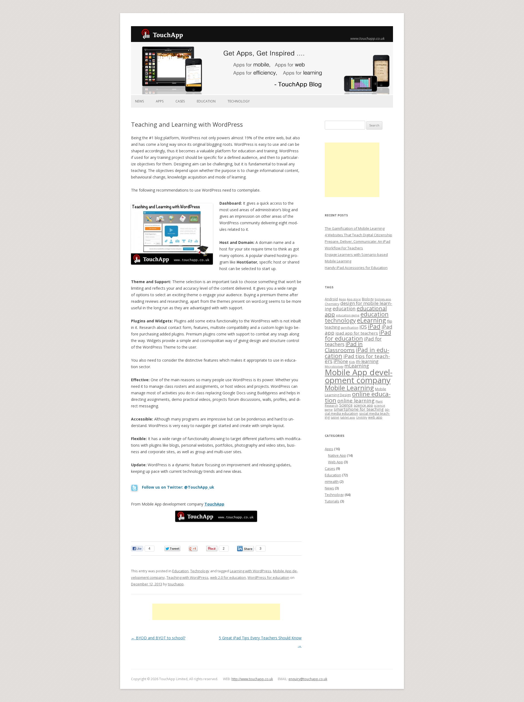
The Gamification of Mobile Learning (355, 228)
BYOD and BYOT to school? (158, 637)
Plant (379, 401)
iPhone (341, 361)
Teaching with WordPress (187, 577)
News (139, 101)
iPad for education (358, 335)
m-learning (367, 361)
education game (347, 315)
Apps (159, 101)
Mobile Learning (349, 387)
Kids (352, 362)
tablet (335, 417)
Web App (335, 461)
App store (354, 299)
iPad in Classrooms (344, 347)
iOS (363, 326)
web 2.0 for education (228, 577)
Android (331, 299)
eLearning (371, 320)
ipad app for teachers (356, 333)
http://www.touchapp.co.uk (252, 679)
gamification (349, 327)
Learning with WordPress (250, 570)
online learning (355, 400)
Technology (239, 101)
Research (331, 405)
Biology (368, 299)
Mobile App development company (358, 376)
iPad (374, 326)
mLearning (356, 365)
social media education (357, 411)
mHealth (332, 481)
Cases (180, 101)
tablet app (347, 417)
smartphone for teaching (359, 409)
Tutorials (332, 501)
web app (375, 417)
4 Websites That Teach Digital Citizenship (358, 234)
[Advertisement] (216, 612)
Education (206, 101)
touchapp (176, 584)
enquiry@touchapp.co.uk (307, 679)
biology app (383, 299)
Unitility (361, 417)
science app (363, 405)
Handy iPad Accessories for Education (356, 267)
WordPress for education (268, 577)
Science (346, 405)
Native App (337, 455)
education (344, 308)
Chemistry (332, 304)
